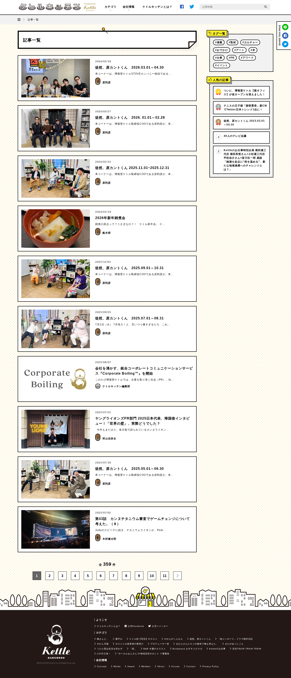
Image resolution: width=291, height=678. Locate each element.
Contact (191, 666)
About (160, 666)
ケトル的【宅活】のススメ (143, 639)
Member (146, 666)
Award (131, 666)
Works (117, 666)
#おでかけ (221, 50)
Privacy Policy (210, 666)
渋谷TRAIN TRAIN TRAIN (246, 649)
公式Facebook (136, 626)
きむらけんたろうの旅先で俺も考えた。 (197, 644)
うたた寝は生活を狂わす (110, 649)
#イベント (221, 65)
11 (165, 576)
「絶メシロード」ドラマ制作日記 (235, 639)
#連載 (218, 42)
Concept (102, 666)
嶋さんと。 (103, 639)
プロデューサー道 (159, 644)
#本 (253, 50)
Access (175, 666)
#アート (239, 50)
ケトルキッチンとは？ (157, 6)
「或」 (133, 649)
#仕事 (218, 57)
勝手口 (118, 639)
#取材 (232, 42)
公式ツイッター (160, 626)
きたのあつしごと (234, 644)
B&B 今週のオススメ (154, 649)
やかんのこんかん (173, 639)
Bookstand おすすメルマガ (187, 649)
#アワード (247, 57)
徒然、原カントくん (200, 639)
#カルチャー (250, 42)
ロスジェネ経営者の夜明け (129, 644)
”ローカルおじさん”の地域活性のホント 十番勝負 (143, 653)
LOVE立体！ (104, 653)
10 (152, 576)
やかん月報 (103, 644)
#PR (232, 57)
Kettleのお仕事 (217, 649)
